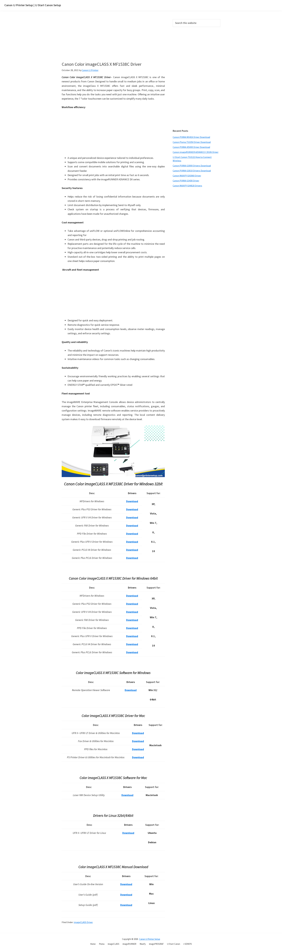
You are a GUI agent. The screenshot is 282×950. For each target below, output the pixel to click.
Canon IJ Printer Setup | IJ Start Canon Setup (32, 5)
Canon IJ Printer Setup (149, 939)
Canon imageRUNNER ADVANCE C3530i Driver (195, 152)
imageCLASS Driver (83, 922)
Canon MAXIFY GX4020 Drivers (187, 185)
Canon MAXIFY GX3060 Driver (187, 175)
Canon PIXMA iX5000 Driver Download (191, 147)
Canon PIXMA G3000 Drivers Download (192, 165)
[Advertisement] (120, 40)
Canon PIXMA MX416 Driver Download (191, 137)
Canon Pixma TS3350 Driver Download (192, 142)
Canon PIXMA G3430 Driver (186, 180)
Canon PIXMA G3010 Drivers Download (192, 170)
